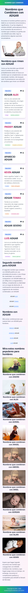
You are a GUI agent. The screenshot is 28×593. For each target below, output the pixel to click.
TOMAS (17, 197)
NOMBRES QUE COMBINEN (14, 3)
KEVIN (7, 172)
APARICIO (12, 333)
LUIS (6, 238)
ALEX (16, 94)
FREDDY (8, 126)
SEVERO (16, 306)
